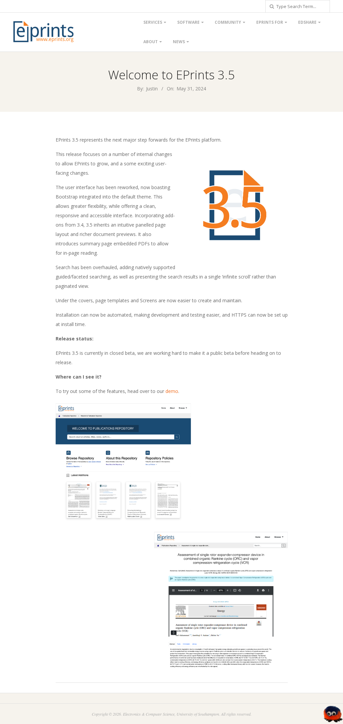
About (150, 42)
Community (228, 22)
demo (171, 391)
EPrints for (269, 22)
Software (188, 22)
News (179, 42)
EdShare (307, 22)
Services (152, 22)
